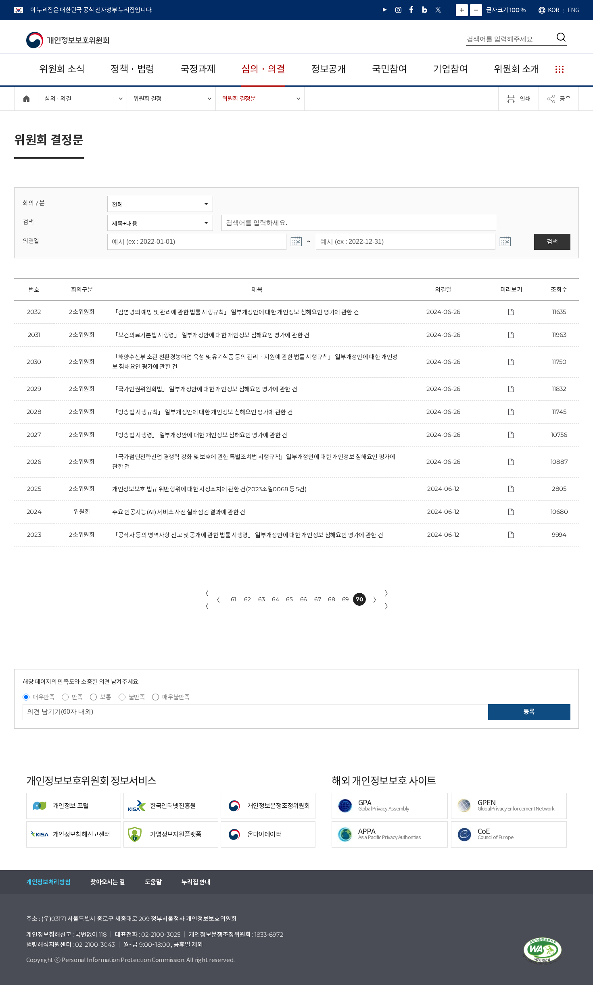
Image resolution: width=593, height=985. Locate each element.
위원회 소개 (516, 69)
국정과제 (197, 69)
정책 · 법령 (133, 69)
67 (317, 599)
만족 (77, 697)
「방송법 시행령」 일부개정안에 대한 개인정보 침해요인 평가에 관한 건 (199, 435)
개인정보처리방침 (48, 882)
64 (275, 599)
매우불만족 (176, 697)
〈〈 (205, 599)
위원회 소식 (62, 69)
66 (303, 599)
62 (247, 599)
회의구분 (34, 203)
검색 (28, 222)
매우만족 (44, 697)
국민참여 (389, 69)
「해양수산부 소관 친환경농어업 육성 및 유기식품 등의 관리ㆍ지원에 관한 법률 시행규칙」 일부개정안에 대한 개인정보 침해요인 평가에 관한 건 (255, 361)
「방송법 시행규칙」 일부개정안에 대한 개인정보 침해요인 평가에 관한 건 (202, 412)
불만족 (137, 697)
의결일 (31, 241)
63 (261, 599)
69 (345, 599)
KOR (553, 10)
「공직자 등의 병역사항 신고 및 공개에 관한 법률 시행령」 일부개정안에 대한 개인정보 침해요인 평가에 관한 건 (247, 535)
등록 (529, 711)
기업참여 (450, 69)
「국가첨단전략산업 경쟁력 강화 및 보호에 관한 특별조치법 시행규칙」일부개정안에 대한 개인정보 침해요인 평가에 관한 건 (253, 461)
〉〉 (388, 599)
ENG (573, 10)
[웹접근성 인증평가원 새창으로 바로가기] (542, 951)
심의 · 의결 (263, 69)
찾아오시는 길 (107, 882)
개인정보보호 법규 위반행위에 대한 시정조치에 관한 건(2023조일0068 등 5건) (209, 489)
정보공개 (328, 69)
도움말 (153, 882)
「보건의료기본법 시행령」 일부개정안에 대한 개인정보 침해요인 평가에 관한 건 (210, 335)
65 (289, 599)
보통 (105, 697)
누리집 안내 (196, 882)
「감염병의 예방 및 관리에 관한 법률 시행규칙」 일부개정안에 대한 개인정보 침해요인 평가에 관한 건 (235, 312)
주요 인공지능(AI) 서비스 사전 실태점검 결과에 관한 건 (178, 512)
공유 (565, 98)
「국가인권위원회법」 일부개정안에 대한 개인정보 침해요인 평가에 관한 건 (204, 389)
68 (331, 599)
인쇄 (525, 98)
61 (233, 599)
